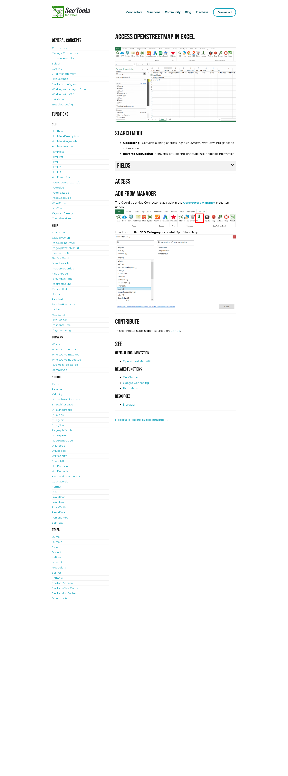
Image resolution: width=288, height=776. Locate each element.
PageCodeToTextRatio (66, 182)
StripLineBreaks (62, 409)
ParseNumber (61, 517)
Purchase (202, 12)
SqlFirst (56, 572)
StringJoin (58, 420)
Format (56, 486)
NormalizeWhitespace (66, 399)
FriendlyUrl (58, 461)
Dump (56, 536)
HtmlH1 (56, 161)
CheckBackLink (61, 218)
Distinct (56, 552)
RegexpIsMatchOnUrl (65, 248)
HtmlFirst (57, 156)
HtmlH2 (56, 167)
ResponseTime (61, 325)
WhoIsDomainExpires (65, 354)
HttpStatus (58, 314)
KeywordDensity (62, 213)
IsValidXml (58, 502)
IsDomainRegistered (65, 364)
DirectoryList (60, 598)
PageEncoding (61, 330)
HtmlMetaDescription (65, 136)
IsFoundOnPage (62, 278)
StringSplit (58, 425)
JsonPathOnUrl (61, 253)
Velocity (57, 394)
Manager (129, 404)
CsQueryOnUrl (61, 237)
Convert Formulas (63, 58)
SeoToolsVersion (62, 583)
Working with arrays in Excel (69, 89)
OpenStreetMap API (137, 361)
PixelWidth (59, 507)
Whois (56, 344)
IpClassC (57, 309)
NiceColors (59, 567)
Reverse (57, 389)
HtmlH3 (56, 172)
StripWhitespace (62, 404)
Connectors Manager (199, 202)
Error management (64, 73)
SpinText (57, 522)
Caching (57, 68)
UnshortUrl (58, 294)
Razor (55, 384)
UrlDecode (59, 450)
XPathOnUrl (59, 232)
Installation (58, 99)
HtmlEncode (60, 466)
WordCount (59, 203)
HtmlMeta (58, 151)
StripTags (57, 414)
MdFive (56, 557)
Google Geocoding (136, 383)
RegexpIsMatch (62, 430)
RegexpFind (60, 435)
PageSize (58, 187)
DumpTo (57, 541)
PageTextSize (60, 192)
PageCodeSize (61, 197)
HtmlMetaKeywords (64, 141)
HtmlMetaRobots (62, 146)
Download (224, 12)
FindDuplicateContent (66, 476)
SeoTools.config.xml (64, 84)
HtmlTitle (57, 131)
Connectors (134, 12)
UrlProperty (59, 455)
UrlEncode (58, 445)
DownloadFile (61, 263)
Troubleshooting (62, 104)
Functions (153, 12)
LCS (54, 491)
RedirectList (59, 289)
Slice (55, 547)
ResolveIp (58, 299)
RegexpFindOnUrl (63, 242)
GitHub (175, 331)
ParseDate (58, 512)
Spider (56, 63)
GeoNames (131, 377)
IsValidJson (58, 497)
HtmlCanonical (61, 177)
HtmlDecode (60, 471)
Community (172, 12)
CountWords (60, 481)
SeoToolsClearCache (65, 588)
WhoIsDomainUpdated (66, 359)
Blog (188, 12)
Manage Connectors (65, 53)
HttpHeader (59, 319)
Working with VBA (63, 94)
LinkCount (58, 208)
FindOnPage (60, 273)
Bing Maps (130, 388)
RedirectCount (61, 283)
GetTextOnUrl (60, 258)
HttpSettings (60, 78)
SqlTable (57, 578)
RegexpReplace (62, 440)
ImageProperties (63, 268)
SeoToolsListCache (64, 593)
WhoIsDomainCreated (66, 349)
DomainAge (59, 369)
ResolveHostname (63, 304)
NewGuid (57, 562)
